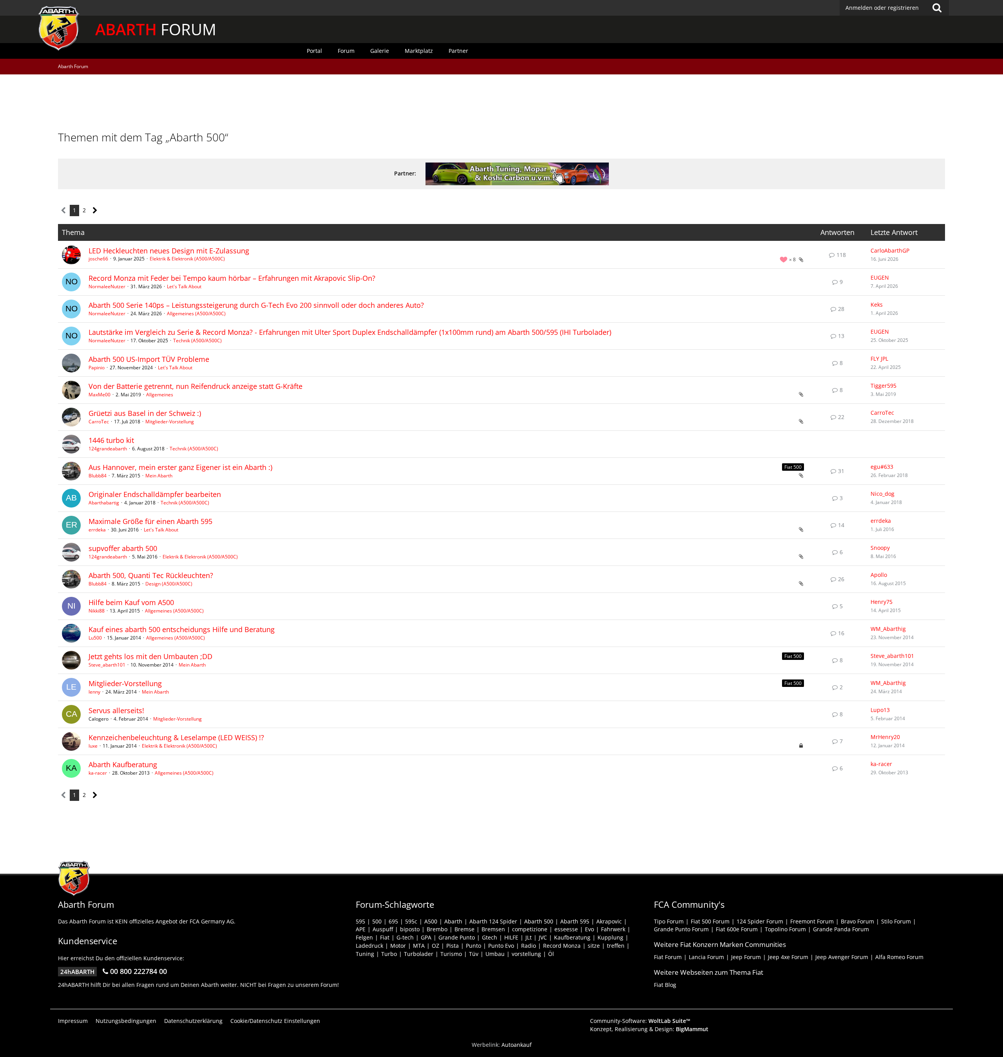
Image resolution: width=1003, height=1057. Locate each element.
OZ (435, 945)
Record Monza (562, 945)
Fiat (384, 937)
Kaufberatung (572, 937)
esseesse (566, 929)
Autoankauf (517, 1044)
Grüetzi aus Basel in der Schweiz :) (145, 413)
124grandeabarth (108, 448)
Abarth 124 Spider (493, 921)
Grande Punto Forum (681, 929)
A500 (430, 921)
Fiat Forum (668, 957)
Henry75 (882, 601)
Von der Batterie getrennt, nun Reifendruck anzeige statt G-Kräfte (195, 386)
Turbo (389, 954)
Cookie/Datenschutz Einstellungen (275, 1020)
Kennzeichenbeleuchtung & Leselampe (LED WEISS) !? (176, 737)
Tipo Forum (669, 921)
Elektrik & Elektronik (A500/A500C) (187, 258)
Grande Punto (456, 937)
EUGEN (880, 277)
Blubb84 (98, 475)
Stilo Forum (896, 921)
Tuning (365, 954)
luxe (93, 746)
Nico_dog (882, 493)
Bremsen (493, 929)
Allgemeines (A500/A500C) (196, 313)
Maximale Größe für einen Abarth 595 (150, 521)
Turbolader (418, 954)
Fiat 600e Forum (737, 929)
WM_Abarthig (888, 628)
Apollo (879, 574)
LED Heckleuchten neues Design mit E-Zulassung (169, 250)
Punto (473, 945)
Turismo (451, 954)
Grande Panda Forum (841, 929)
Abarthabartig (104, 502)
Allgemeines (159, 394)
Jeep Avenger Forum (841, 957)
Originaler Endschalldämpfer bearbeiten (155, 494)
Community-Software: (640, 1020)
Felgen (364, 937)
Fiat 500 (793, 467)
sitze (594, 945)
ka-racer (98, 773)
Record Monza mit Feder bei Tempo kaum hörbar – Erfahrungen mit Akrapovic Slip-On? (232, 278)
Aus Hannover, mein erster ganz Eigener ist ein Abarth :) (180, 467)
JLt (528, 937)
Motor (398, 945)
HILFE (511, 937)
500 (377, 921)
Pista (452, 945)
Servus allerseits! (116, 710)
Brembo (437, 929)
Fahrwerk (613, 929)
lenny (94, 691)
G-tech (405, 937)
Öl (551, 954)
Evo (589, 929)
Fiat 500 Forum (710, 921)
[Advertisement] (501, 103)
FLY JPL (879, 358)
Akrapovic (609, 921)
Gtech (489, 937)
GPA (426, 937)
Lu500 (95, 637)
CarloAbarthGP (890, 250)
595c (411, 921)
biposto (410, 929)
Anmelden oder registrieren (882, 7)
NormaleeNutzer (107, 286)
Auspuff (383, 929)
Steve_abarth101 (107, 664)
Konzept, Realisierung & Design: (649, 1029)
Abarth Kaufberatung (123, 764)
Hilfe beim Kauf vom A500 (131, 602)
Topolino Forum (785, 929)
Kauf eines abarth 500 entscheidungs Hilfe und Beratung (182, 629)
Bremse (464, 929)
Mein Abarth (158, 475)
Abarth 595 (574, 921)
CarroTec (99, 421)
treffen (616, 945)
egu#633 (882, 466)
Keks (877, 304)
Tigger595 (883, 385)
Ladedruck (369, 945)
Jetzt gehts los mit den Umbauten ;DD (150, 656)
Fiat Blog (665, 984)
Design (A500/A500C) (168, 583)
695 (393, 921)
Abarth (453, 921)
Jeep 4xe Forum (788, 957)
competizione (529, 929)
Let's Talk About (184, 286)
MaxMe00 (99, 394)
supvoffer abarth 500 (123, 548)
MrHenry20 (885, 737)
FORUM (155, 29)
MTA (419, 945)
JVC (543, 937)
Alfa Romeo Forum (899, 957)
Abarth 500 (538, 921)
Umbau (495, 954)
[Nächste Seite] (95, 210)
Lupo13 (880, 710)
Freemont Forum (812, 921)
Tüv (473, 954)
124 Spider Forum (760, 921)
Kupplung (610, 937)
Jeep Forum (746, 957)
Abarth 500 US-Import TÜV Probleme (149, 359)
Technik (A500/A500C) (197, 340)
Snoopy (880, 547)
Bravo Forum (857, 921)
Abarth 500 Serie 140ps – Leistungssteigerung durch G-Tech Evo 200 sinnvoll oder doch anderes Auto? (256, 305)
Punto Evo (501, 945)
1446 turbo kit (111, 440)
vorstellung (526, 954)
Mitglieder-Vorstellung (169, 421)
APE (361, 929)
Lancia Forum (706, 957)
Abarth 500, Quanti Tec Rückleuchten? (151, 575)
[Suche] (937, 8)
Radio (528, 945)
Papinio (97, 367)
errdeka (97, 529)
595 (360, 921)
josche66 (98, 258)
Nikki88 (97, 610)
